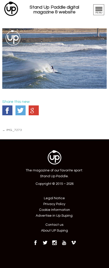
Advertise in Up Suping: (54, 215)
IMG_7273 (12, 129)
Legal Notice (54, 198)
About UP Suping (54, 230)
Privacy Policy (54, 204)
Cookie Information (54, 210)
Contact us (54, 225)
